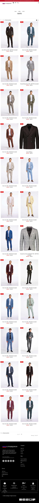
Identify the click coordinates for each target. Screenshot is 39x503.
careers (22, 453)
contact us (22, 464)
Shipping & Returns (24, 460)
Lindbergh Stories (5, 474)
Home (16, 11)
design (22, 451)
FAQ (21, 462)
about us (22, 448)
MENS (19, 11)
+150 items (3, 471)
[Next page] (21, 434)
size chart (22, 450)
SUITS (23, 11)
